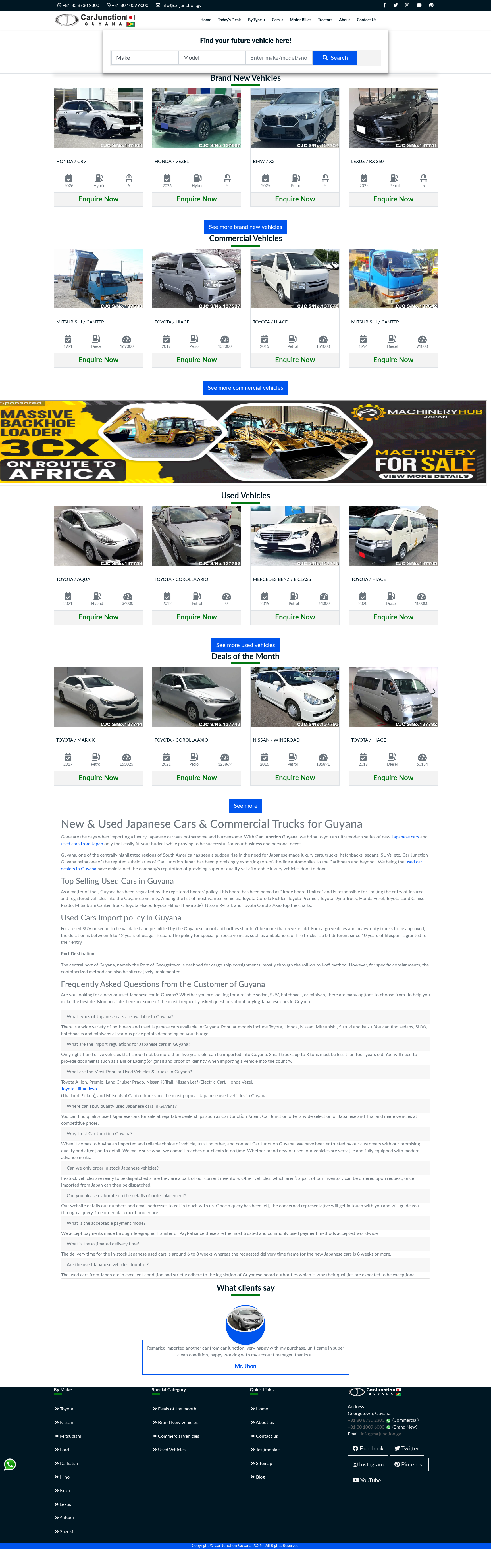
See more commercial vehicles (245, 388)
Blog (260, 1477)
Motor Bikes (300, 20)
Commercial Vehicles (178, 1436)
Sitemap (263, 1463)
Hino (64, 1477)
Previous (59, 154)
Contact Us (366, 20)
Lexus (65, 1504)
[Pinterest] (431, 5)
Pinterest (412, 1464)
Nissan (66, 1422)
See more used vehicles (245, 645)
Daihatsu (68, 1463)
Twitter (409, 1449)
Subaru (66, 1518)
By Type (255, 20)
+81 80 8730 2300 (80, 5)
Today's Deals (229, 20)
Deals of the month (176, 1409)
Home (205, 20)
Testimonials (267, 1450)
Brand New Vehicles (177, 1422)
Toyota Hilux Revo (79, 1089)
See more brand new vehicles (245, 227)
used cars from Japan (82, 844)
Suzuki (66, 1531)
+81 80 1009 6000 (129, 5)
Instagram (371, 1464)
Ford (64, 1450)
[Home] (96, 20)
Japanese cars (405, 837)
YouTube (370, 1480)
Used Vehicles (171, 1450)
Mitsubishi (70, 1436)
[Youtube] (419, 5)
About (344, 20)
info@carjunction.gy (180, 5)
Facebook (371, 1449)
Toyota (66, 1409)
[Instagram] (407, 5)
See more (245, 806)
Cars (276, 20)
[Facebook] (384, 5)
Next (432, 154)
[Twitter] (395, 5)
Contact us (266, 1436)
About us (264, 1422)
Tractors (325, 20)
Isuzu (64, 1491)
